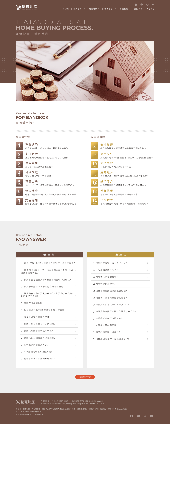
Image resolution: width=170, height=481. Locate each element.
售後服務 (108, 8)
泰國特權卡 (125, 8)
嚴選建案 (93, 8)
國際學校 (138, 8)
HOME (66, 8)
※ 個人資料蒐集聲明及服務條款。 (28, 411)
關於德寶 (77, 8)
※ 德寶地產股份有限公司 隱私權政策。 (30, 414)
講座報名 (151, 8)
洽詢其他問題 (85, 376)
